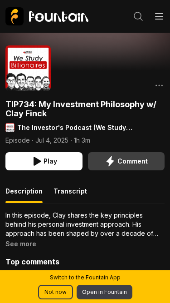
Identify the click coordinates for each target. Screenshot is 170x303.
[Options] (159, 85)
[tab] (24, 195)
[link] (46, 16)
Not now (55, 291)
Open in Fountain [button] (104, 291)
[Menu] (159, 16)
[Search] (138, 16)
